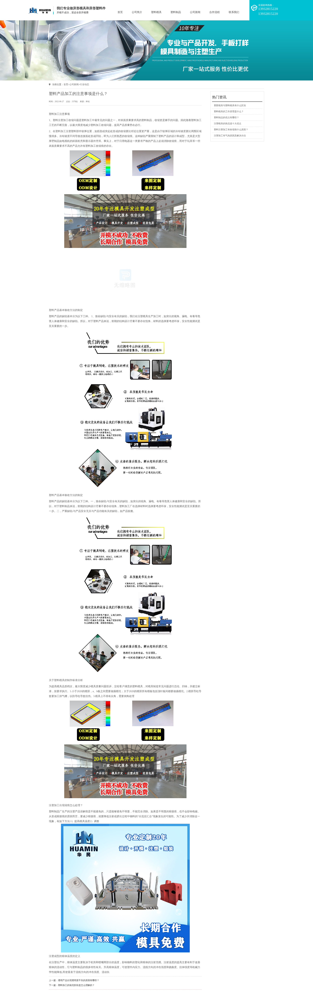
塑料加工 (60, 131)
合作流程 (214, 12)
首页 (120, 12)
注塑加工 (63, 120)
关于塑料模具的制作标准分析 (66, 680)
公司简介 (137, 12)
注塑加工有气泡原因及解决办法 (230, 135)
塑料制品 (176, 12)
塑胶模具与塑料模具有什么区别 (230, 105)
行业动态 (84, 84)
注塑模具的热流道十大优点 (227, 123)
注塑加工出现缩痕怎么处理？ (66, 805)
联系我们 (234, 12)
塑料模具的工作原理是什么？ (229, 111)
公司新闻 (195, 12)
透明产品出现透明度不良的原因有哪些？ (78, 980)
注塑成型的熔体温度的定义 (64, 956)
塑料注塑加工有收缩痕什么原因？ (231, 129)
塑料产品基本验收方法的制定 (66, 310)
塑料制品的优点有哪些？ (226, 117)
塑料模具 (156, 12)
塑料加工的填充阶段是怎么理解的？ (76, 985)
